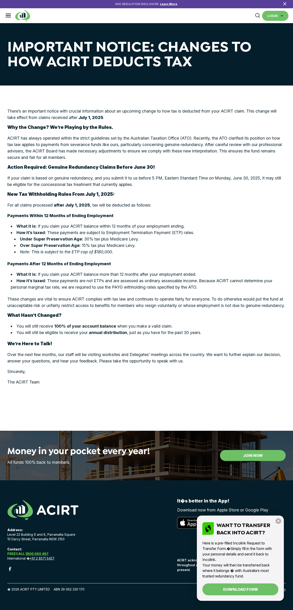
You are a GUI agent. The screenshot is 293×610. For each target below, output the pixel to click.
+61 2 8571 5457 (42, 558)
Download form (240, 589)
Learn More (168, 4)
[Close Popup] (278, 521)
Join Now (253, 455)
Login (272, 16)
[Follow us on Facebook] (10, 570)
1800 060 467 (37, 554)
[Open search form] (257, 16)
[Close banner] (285, 4)
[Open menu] (8, 16)
